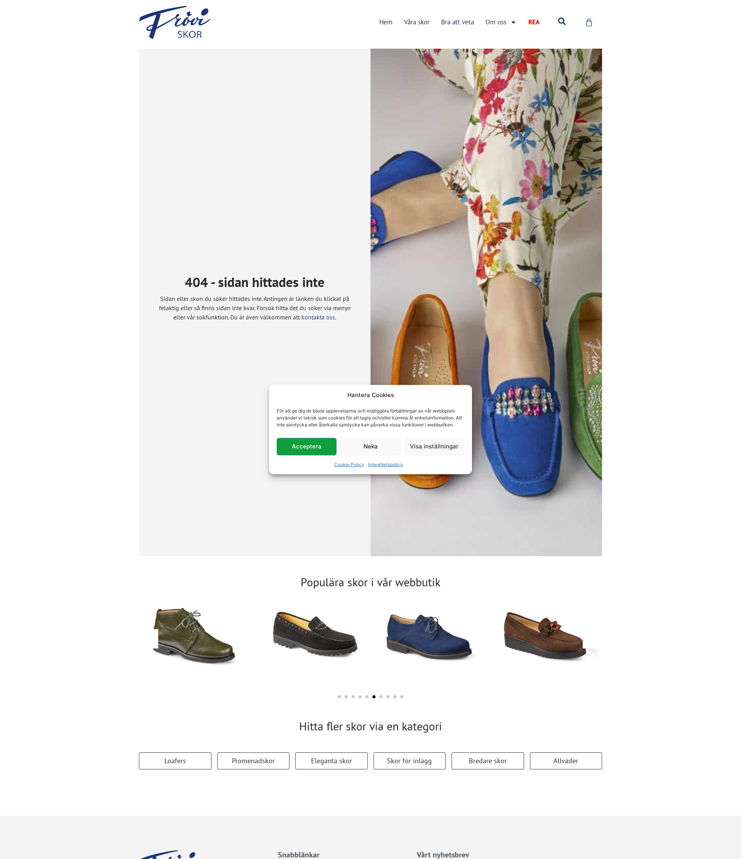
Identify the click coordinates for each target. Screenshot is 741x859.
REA (534, 22)
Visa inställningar (434, 446)
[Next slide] (592, 638)
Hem (385, 22)
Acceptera (306, 446)
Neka (371, 446)
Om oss (496, 22)
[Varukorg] (588, 22)
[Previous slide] (148, 638)
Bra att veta (457, 22)
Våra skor (417, 22)
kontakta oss (318, 317)
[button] (339, 696)
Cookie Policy (349, 464)
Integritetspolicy (385, 464)
